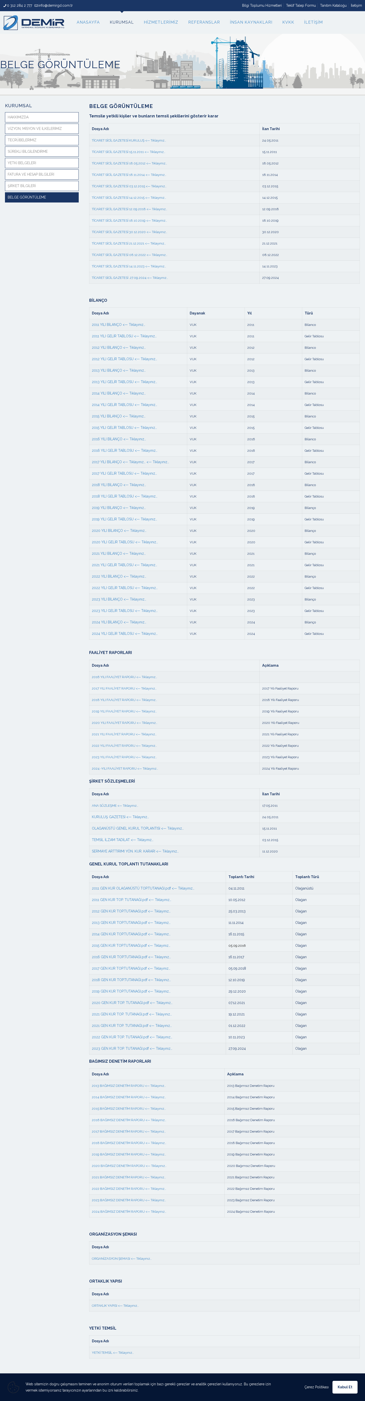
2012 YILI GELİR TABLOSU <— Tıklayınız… (124, 359)
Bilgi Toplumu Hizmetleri (262, 5)
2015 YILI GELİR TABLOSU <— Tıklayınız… (124, 428)
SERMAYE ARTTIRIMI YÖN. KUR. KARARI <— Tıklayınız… (135, 851)
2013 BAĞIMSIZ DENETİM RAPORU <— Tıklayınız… (129, 1086)
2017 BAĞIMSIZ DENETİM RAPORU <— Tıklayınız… (129, 1131)
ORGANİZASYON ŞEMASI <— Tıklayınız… (122, 1258)
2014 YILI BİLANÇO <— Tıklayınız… (119, 393)
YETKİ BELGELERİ (22, 163)
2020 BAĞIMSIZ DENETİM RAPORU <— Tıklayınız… (129, 1166)
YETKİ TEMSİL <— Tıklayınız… (113, 1352)
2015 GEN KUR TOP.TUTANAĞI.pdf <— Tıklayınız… (131, 946)
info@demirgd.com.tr (55, 5)
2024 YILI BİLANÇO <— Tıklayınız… (119, 622)
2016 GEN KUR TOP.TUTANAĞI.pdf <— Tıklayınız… (131, 957)
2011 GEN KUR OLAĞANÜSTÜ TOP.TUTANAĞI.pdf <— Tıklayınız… (143, 888)
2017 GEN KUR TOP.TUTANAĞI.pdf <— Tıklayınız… (131, 968)
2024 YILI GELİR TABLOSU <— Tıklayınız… (125, 634)
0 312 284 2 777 (19, 5)
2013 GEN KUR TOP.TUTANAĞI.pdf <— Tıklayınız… (131, 923)
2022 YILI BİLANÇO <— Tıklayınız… (119, 576)
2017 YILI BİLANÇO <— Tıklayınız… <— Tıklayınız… (130, 462)
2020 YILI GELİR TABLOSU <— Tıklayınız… (125, 542)
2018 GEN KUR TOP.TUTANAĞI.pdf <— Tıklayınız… (131, 980)
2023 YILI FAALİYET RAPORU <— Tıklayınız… (124, 757)
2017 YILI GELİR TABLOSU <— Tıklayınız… (124, 473)
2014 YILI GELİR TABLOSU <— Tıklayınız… (124, 405)
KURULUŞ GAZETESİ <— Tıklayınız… (120, 817)
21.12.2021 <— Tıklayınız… (147, 243)
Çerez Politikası (316, 1387)
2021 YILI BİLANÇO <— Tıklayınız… (119, 553)
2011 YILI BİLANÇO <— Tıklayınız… (118, 325)
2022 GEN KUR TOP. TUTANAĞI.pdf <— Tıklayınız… (132, 1037)
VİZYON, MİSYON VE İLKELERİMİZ (35, 129)
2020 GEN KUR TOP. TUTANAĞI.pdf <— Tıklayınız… (132, 1003)
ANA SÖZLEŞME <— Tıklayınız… (115, 805)
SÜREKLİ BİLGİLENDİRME (28, 151)
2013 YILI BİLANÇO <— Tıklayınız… (119, 370)
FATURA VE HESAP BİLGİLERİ (31, 174)
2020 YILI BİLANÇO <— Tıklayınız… (119, 531)
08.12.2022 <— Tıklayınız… (147, 255)
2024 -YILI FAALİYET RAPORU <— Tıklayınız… (125, 768)
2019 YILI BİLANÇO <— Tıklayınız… (119, 508)
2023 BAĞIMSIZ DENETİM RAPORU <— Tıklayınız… (129, 1200)
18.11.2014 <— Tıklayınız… (147, 175)
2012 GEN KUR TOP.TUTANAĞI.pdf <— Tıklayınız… (131, 911)
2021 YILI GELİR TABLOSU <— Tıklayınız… (124, 565)
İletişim (356, 5)
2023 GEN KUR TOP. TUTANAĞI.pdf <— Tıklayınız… (132, 1049)
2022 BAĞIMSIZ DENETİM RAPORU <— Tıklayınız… (129, 1189)
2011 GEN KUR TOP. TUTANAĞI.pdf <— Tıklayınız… (131, 900)
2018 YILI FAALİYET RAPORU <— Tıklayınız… (124, 700)
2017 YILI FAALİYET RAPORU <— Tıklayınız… (124, 688)
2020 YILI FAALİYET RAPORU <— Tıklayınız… (124, 723)
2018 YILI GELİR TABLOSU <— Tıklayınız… (124, 496)
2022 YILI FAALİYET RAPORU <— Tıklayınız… (124, 746)
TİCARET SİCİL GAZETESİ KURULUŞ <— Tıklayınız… (129, 140)
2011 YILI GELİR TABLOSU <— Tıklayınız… (124, 336)
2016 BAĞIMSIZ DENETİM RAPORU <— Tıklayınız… (129, 1120)
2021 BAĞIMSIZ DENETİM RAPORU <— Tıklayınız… (129, 1177)
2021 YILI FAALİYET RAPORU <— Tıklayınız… (124, 734)
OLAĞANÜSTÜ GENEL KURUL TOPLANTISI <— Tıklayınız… (138, 828)
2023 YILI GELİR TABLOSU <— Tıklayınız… (125, 611)
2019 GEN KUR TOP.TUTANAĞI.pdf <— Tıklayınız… (131, 991)
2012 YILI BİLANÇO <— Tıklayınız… (119, 348)
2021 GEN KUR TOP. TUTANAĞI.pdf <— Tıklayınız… (132, 1014)
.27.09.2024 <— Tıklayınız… (148, 278)
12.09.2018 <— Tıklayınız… (147, 209)
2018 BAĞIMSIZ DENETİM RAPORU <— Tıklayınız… (129, 1143)
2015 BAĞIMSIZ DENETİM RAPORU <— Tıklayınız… (129, 1108)
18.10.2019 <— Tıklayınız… (147, 220)
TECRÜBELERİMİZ (22, 140)
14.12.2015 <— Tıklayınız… (147, 198)
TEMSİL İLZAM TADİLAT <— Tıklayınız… (122, 840)
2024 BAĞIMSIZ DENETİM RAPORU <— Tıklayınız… (129, 1211)
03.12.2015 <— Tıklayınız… (147, 186)
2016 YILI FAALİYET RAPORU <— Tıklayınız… (124, 677)
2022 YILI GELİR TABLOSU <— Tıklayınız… (125, 588)
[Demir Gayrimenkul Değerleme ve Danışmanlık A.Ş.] (33, 22)
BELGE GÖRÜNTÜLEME (27, 197)
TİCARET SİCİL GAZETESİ (110, 152)
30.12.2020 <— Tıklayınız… (147, 232)
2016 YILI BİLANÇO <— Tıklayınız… (119, 439)
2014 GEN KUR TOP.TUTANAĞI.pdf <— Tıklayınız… (131, 934)
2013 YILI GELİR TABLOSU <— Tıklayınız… (124, 382)
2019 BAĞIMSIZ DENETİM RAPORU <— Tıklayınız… (129, 1154)
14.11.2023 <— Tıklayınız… (147, 266)
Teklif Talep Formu (301, 5)
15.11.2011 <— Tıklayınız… (146, 152)
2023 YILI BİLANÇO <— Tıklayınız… (119, 599)
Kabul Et (345, 1387)
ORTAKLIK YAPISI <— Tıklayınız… (115, 1305)
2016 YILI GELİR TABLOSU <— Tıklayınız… (124, 450)
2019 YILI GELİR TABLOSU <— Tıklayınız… (124, 519)
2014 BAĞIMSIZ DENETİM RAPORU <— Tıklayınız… (129, 1097)
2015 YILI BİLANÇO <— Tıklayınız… (119, 416)
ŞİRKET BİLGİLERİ (22, 186)
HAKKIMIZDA (18, 117)
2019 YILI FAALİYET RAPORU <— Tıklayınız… (124, 711)
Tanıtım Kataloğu (333, 5)
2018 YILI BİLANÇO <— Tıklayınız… (119, 485)
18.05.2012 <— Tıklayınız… (147, 163)
